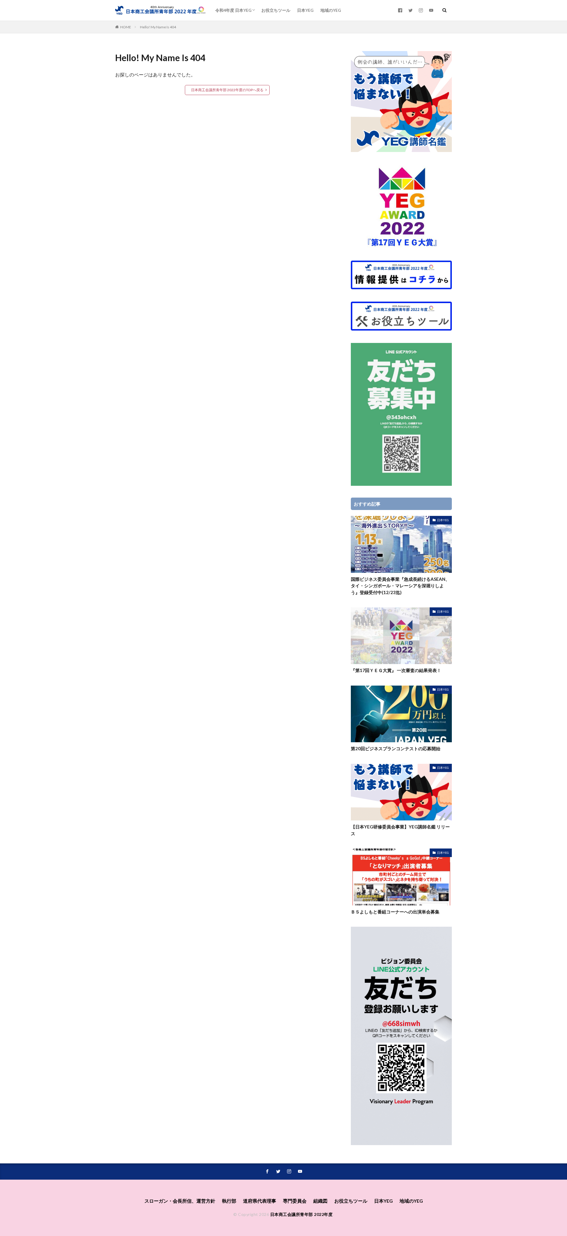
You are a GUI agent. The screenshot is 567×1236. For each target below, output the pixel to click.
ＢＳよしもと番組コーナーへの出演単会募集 (395, 911)
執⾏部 (229, 1201)
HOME (125, 27)
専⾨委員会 (295, 1201)
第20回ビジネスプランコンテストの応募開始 (395, 748)
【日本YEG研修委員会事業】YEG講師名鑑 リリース (400, 830)
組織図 (320, 1201)
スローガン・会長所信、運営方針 (179, 1201)
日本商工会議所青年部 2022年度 (301, 1214)
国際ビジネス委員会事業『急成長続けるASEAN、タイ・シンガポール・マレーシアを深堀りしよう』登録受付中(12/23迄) (400, 585)
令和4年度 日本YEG (233, 10)
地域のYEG (330, 10)
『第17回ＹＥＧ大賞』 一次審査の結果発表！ (396, 670)
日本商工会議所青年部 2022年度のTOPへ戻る (227, 90)
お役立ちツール (275, 10)
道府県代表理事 (259, 1201)
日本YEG (305, 10)
